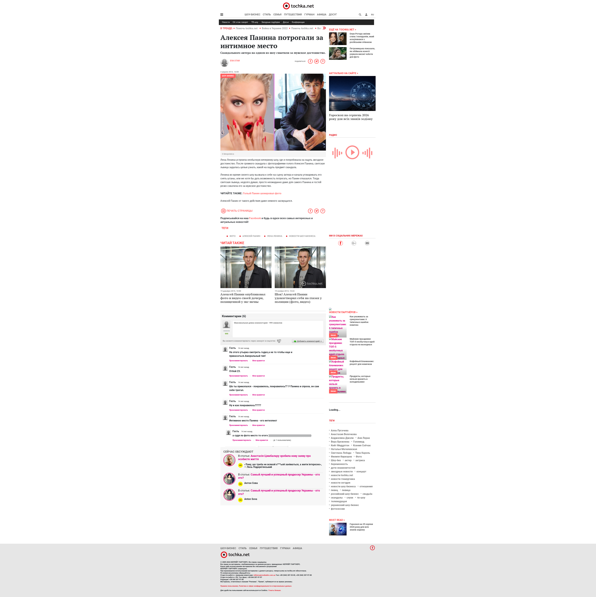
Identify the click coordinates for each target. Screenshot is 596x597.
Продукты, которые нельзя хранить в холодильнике (360, 379)
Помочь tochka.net (247, 28)
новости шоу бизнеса (343, 486)
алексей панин (251, 236)
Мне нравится (258, 361)
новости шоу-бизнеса (302, 236)
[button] (366, 14)
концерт (361, 471)
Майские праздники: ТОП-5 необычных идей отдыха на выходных (362, 342)
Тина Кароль (362, 452)
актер (348, 460)
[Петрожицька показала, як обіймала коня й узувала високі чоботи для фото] (338, 53)
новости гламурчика (343, 479)
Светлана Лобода (341, 452)
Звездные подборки (270, 22)
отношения (366, 486)
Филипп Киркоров (341, 456)
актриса (360, 460)
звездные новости (342, 471)
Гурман (309, 14)
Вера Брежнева (340, 441)
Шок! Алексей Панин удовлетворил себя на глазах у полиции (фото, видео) (298, 298)
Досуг (333, 14)
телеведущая (339, 501)
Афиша (321, 14)
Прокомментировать (238, 361)
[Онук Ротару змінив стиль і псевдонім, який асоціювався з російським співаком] (338, 38)
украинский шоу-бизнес (345, 505)
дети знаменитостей (343, 467)
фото (233, 236)
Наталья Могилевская (344, 449)
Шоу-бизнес (252, 14)
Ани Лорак (363, 437)
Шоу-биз (336, 460)
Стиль (267, 14)
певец (334, 490)
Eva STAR (235, 60)
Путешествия (293, 14)
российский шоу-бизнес (345, 493)
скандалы (337, 497)
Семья (277, 14)
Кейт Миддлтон (340, 445)
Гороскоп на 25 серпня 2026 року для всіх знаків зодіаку (361, 527)
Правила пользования (229, 586)
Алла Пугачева (339, 430)
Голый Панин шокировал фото (262, 193)
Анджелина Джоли (342, 437)
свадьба (367, 493)
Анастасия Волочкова (344, 434)
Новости (226, 22)
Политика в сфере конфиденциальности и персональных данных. (265, 586)
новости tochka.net (342, 475)
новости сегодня (340, 482)
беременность (339, 464)
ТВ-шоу (254, 22)
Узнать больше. (274, 590)
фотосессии (338, 508)
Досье (286, 22)
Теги (332, 420)
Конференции (298, 22)
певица (346, 490)
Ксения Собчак (362, 445)
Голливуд (358, 441)
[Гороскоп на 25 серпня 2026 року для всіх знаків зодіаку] (338, 529)
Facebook (255, 218)
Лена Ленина (274, 236)
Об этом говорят (240, 22)
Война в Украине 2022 (275, 28)
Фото (359, 456)
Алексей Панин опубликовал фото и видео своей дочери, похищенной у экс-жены (242, 298)
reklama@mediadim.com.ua (264, 575)
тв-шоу (361, 497)
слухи (350, 497)
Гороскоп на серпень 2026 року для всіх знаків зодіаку (351, 117)
